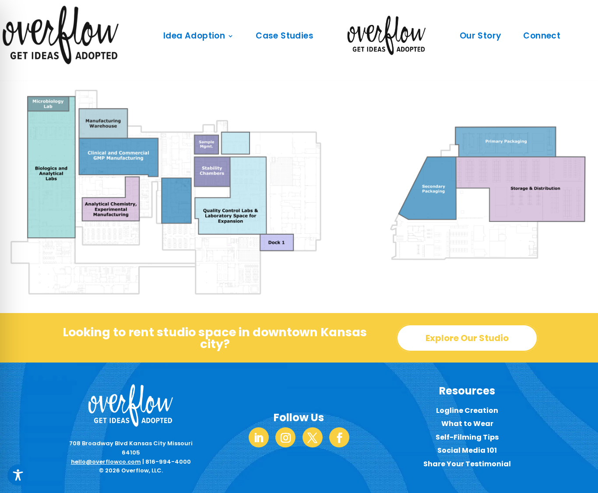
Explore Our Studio (467, 338)
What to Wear (467, 424)
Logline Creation (467, 410)
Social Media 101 (467, 450)
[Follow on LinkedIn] (259, 437)
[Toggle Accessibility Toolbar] (18, 475)
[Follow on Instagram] (285, 437)
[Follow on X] (313, 437)
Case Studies (284, 36)
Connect (541, 36)
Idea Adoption (194, 36)
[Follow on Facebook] (339, 437)
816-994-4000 (168, 462)
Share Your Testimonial (467, 464)
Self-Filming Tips (467, 437)
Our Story (481, 36)
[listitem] (212, 161)
